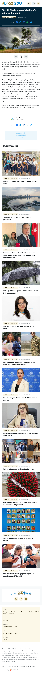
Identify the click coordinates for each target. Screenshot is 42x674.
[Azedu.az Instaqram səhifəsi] (21, 599)
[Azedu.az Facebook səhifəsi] (16, 599)
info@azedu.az (8, 640)
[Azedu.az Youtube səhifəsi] (26, 599)
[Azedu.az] (12, 3)
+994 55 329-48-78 (10, 627)
